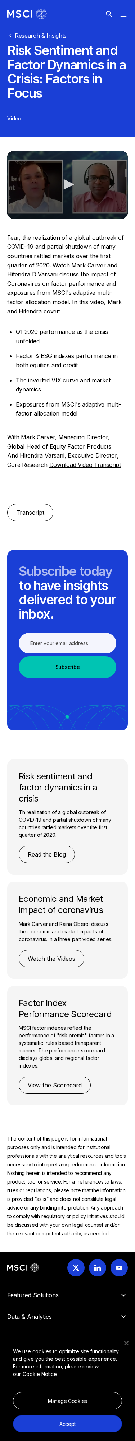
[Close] (126, 1343)
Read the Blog (47, 854)
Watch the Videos (51, 958)
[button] (68, 184)
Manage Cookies (67, 1401)
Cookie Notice (40, 1374)
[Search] (109, 14)
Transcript (30, 512)
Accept (67, 1424)
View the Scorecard (55, 1085)
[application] (67, 185)
